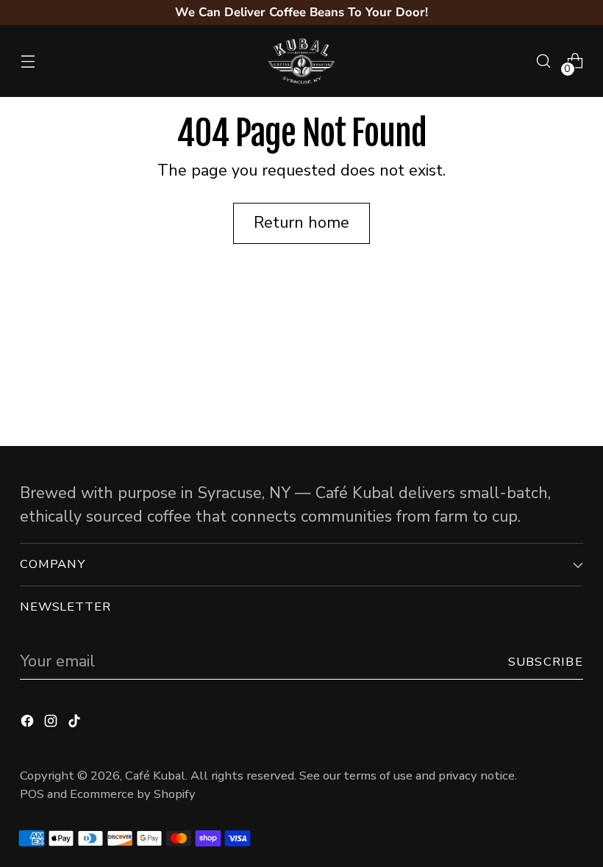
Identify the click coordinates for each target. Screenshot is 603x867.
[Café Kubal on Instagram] (52, 723)
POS (32, 793)
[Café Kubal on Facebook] (29, 723)
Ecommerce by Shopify (133, 793)
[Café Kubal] (301, 61)
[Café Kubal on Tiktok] (76, 723)
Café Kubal (155, 775)
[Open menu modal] (28, 61)
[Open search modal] (544, 61)
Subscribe (545, 661)
